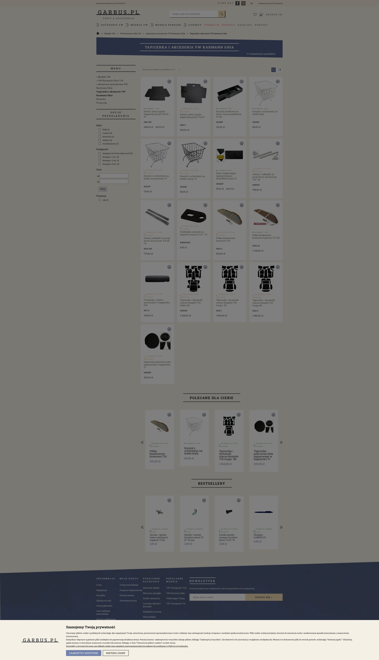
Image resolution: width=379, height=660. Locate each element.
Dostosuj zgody (115, 653)
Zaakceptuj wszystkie (83, 653)
